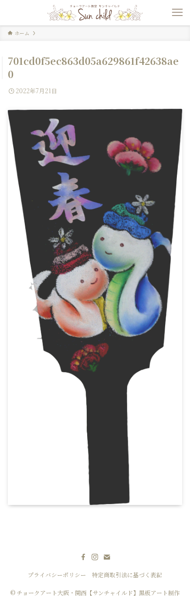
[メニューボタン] (177, 12)
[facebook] (83, 557)
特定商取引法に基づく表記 (127, 575)
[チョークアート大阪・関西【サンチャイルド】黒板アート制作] (94, 12)
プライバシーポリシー (57, 575)
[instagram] (95, 557)
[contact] (106, 557)
